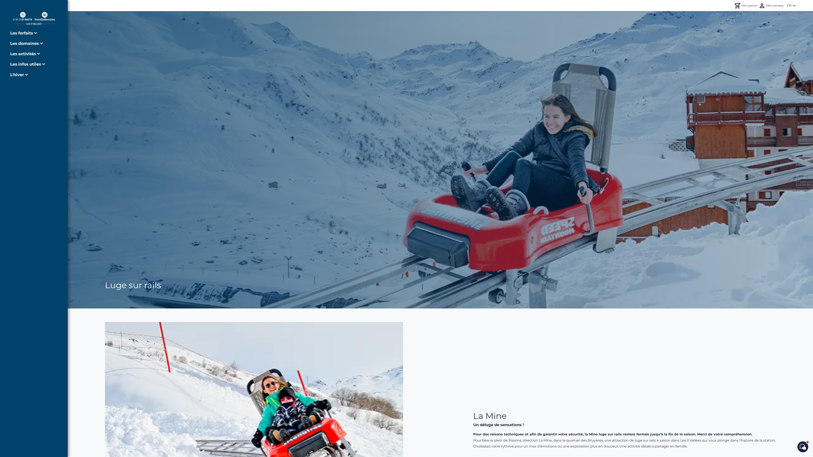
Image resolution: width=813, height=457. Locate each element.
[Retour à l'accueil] (34, 18)
